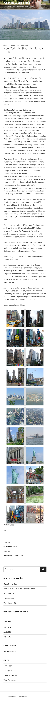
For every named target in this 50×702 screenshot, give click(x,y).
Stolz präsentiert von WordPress (15, 696)
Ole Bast (24, 45)
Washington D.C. (10, 603)
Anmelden (7, 666)
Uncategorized (9, 651)
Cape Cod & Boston (11, 584)
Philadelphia (8, 598)
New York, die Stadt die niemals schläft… (19, 589)
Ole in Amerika (17, 3)
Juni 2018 (7, 632)
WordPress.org (9, 680)
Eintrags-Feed (9, 671)
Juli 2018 (7, 627)
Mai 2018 (7, 637)
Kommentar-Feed (10, 675)
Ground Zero (8, 594)
